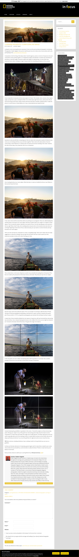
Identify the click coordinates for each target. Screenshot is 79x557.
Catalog (18, 14)
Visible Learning (61, 97)
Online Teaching (62, 85)
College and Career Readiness (64, 61)
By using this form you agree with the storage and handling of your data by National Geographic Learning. (27, 537)
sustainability (61, 93)
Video (72, 95)
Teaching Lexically (70, 93)
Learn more (65, 1)
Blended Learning (68, 58)
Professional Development (63, 88)
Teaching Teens (62, 43)
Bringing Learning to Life (64, 34)
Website (7, 529)
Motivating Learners (62, 80)
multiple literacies (62, 82)
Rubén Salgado (18, 46)
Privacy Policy (35, 555)
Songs (64, 92)
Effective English (61, 71)
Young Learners (62, 46)
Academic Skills (62, 33)
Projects (60, 90)
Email (6, 525)
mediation (65, 79)
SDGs (72, 90)
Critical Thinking (62, 69)
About (30, 14)
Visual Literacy (69, 97)
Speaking (69, 92)
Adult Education (70, 57)
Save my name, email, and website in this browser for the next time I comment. (24, 533)
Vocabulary (61, 98)
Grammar (69, 76)
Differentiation (70, 69)
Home (5, 14)
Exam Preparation (62, 72)
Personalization (70, 85)
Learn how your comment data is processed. (32, 545)
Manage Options (56, 553)
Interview (60, 77)
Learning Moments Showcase (19, 52)
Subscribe (11, 14)
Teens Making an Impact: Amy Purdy (44, 483)
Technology (61, 95)
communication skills (63, 63)
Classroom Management (64, 36)
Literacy (60, 79)
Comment (7, 502)
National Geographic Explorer (64, 84)
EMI (67, 71)
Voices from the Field (68, 98)
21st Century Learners (64, 31)
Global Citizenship (62, 76)
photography (61, 87)
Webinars (25, 14)
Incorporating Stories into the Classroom (14, 483)
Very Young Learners (63, 45)
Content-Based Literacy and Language (65, 66)
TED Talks (67, 95)
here (42, 452)
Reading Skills (66, 90)
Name (6, 521)
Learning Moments (67, 77)
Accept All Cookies (64, 553)
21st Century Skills (62, 55)
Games (69, 74)
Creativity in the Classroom (63, 68)
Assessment (61, 58)
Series (60, 92)
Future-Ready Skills (62, 74)
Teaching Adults (62, 41)
